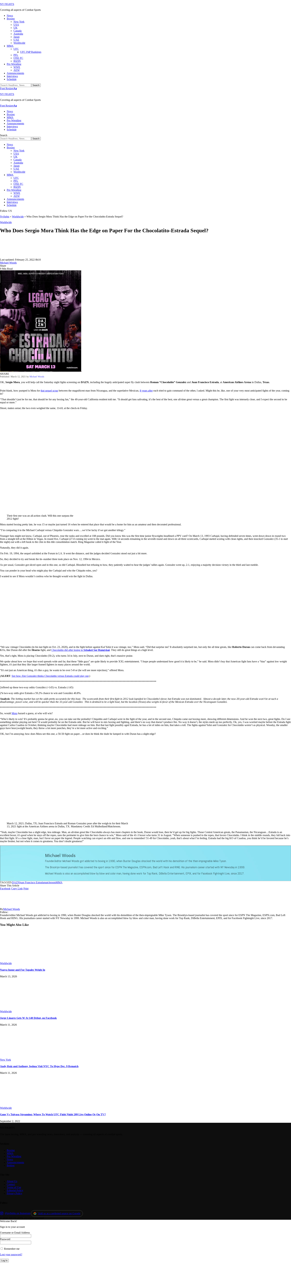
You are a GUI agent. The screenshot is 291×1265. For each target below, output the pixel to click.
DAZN (16, 882)
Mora (14, 713)
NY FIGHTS (7, 4)
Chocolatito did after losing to (80, 650)
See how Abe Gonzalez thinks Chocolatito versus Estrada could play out (50, 675)
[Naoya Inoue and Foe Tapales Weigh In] (28, 960)
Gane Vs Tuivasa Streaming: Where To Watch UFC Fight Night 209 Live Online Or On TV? (53, 1114)
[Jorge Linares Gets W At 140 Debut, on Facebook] (28, 1008)
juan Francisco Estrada (32, 882)
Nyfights (4, 216)
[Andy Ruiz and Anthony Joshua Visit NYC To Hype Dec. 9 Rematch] (28, 1056)
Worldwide (18, 216)
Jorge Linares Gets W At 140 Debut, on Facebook (28, 1018)
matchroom (50, 882)
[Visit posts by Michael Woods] (10, 256)
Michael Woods (8, 262)
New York (5, 1059)
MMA (59, 882)
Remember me (11, 1248)
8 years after (146, 390)
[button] (8, 88)
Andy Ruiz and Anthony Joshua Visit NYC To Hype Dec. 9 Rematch (39, 1066)
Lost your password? (11, 1254)
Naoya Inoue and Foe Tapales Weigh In (22, 969)
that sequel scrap (49, 390)
